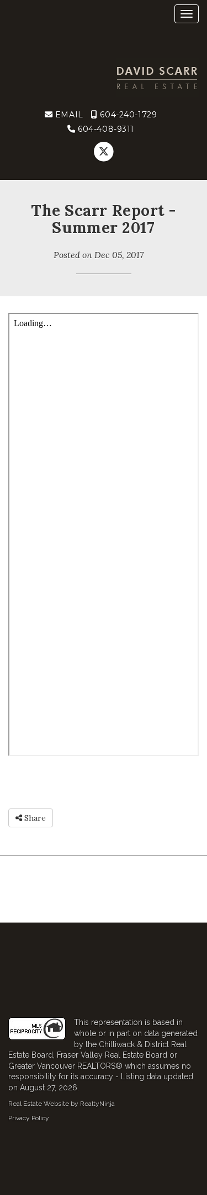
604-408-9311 (105, 129)
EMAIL (67, 115)
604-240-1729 (127, 115)
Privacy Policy (28, 1118)
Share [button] (34, 818)
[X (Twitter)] (103, 151)
